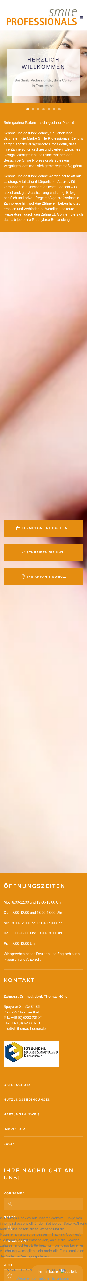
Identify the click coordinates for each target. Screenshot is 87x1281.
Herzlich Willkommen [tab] (27, 109)
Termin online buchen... (46, 528)
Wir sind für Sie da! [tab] (49, 109)
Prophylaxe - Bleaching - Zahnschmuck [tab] (38, 109)
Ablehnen (57, 1270)
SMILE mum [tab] (54, 109)
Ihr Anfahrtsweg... (46, 576)
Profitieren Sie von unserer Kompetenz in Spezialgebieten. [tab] (43, 109)
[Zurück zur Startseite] (42, 17)
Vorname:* (14, 1193)
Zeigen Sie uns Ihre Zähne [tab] (59, 109)
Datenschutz (17, 1084)
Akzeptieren (19, 1270)
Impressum (15, 1129)
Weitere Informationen (34, 1278)
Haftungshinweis (22, 1114)
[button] (81, 18)
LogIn (9, 1144)
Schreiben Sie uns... (46, 552)
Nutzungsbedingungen (27, 1099)
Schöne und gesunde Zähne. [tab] (33, 109)
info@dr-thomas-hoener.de (25, 1028)
